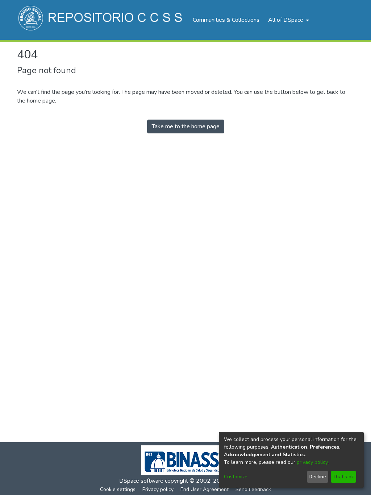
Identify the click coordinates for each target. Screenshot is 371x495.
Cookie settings (118, 489)
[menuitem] (288, 20)
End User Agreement (204, 489)
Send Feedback (253, 489)
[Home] (101, 19)
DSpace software (141, 481)
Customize (235, 476)
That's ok (343, 476)
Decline (317, 476)
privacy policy (312, 462)
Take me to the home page (186, 126)
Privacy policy (158, 489)
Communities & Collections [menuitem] (226, 20)
